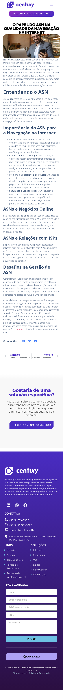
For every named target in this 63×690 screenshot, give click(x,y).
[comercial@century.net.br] (6, 529)
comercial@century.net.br (22, 530)
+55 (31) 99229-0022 (20, 525)
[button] (51, 4)
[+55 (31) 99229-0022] (6, 524)
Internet (20, 329)
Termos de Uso (20, 673)
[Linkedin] (8, 505)
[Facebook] (25, 505)
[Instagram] (17, 505)
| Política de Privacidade (39, 673)
